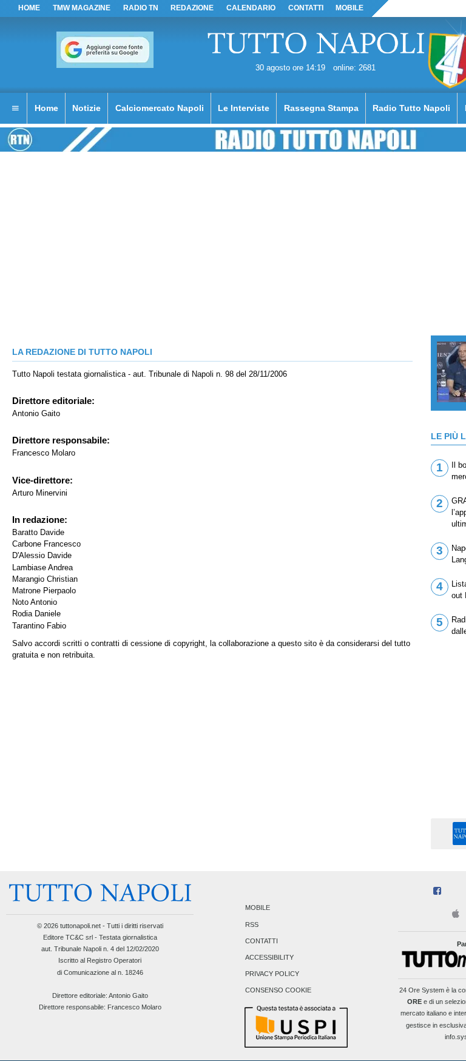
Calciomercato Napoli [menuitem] (159, 108)
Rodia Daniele (36, 613)
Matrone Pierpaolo (44, 590)
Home (29, 8)
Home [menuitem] (46, 108)
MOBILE (349, 8)
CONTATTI (305, 8)
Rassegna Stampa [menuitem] (321, 108)
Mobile (257, 908)
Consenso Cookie (278, 990)
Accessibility (269, 958)
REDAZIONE (192, 8)
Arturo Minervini (39, 492)
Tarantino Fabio (39, 625)
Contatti (261, 941)
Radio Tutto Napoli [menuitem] (411, 108)
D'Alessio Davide (42, 555)
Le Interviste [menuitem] (243, 108)
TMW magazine (81, 8)
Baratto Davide (38, 532)
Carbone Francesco (46, 543)
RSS (251, 924)
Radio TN (140, 8)
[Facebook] (437, 891)
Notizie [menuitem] (86, 108)
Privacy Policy (272, 974)
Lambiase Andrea (42, 567)
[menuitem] (15, 108)
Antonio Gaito (36, 413)
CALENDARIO (250, 8)
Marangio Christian (45, 579)
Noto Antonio (34, 602)
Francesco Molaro (43, 452)
